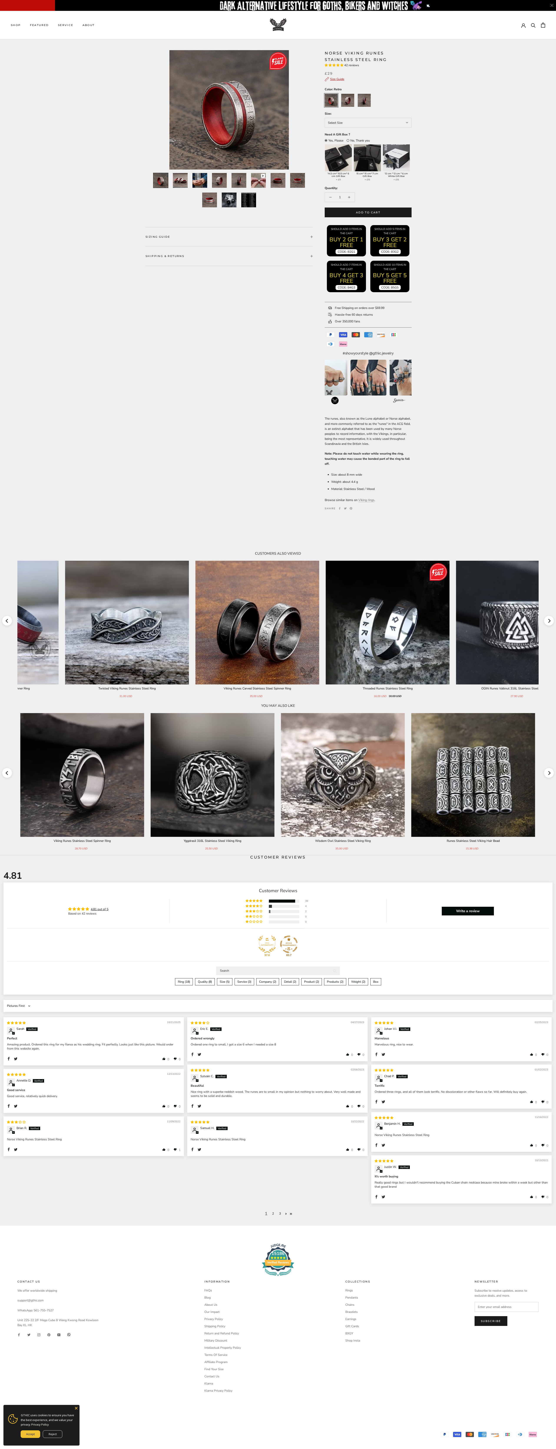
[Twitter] (345, 508)
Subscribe (491, 1321)
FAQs (208, 1290)
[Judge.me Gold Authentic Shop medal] (267, 944)
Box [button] (375, 982)
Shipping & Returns (165, 256)
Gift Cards (352, 1326)
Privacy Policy (213, 1319)
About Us (210, 1305)
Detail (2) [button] (290, 982)
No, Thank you (360, 140)
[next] (549, 621)
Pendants (351, 1298)
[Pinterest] (351, 508)
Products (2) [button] (335, 982)
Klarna (208, 1383)
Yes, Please (335, 140)
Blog (207, 1298)
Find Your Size (213, 1369)
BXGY (349, 1333)
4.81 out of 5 (99, 909)
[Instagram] (38, 1334)
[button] (334, 65)
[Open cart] (543, 25)
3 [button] (280, 1214)
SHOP (16, 25)
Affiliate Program (216, 1362)
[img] (16, 1023)
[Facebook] (339, 508)
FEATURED (39, 25)
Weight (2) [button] (358, 982)
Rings (349, 1290)
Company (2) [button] (267, 982)
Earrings (350, 1319)
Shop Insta (352, 1341)
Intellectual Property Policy (222, 1348)
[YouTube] (58, 1334)
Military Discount (215, 1341)
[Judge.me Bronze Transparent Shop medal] (289, 944)
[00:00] (229, 110)
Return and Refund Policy (221, 1333)
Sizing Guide (158, 236)
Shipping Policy (214, 1326)
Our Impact (212, 1312)
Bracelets (351, 1312)
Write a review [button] (468, 911)
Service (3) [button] (244, 982)
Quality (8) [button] (205, 982)
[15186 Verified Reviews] (278, 1277)
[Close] (76, 1408)
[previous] (7, 621)
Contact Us (211, 1376)
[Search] (533, 25)
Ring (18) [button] (184, 982)
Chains (349, 1305)
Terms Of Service (215, 1355)
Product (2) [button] (311, 982)
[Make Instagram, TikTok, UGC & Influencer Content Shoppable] (399, 401)
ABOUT (89, 25)
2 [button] (273, 1214)
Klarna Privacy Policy (218, 1391)
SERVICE (65, 25)
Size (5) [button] (225, 982)
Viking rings (366, 500)
